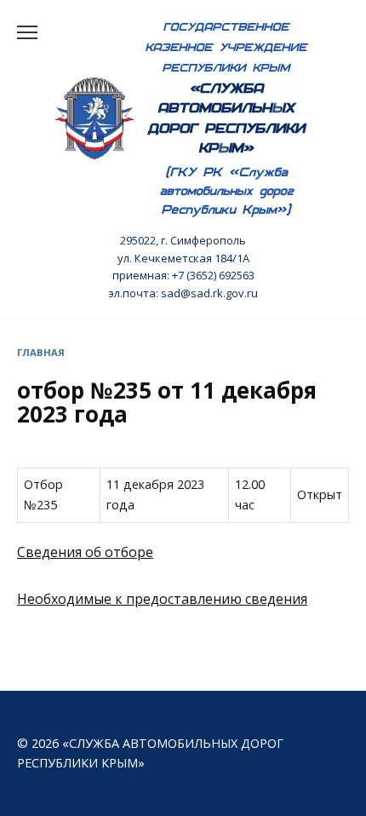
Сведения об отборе (85, 552)
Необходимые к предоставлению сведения (162, 598)
